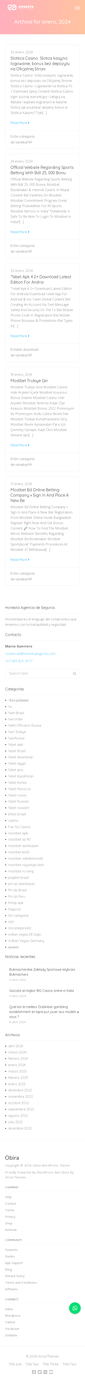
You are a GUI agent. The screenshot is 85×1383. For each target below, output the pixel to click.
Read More (19, 123)
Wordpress (13, 1316)
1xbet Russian (18, 801)
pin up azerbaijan (21, 884)
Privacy (10, 1217)
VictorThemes (15, 1177)
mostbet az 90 (19, 839)
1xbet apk (15, 744)
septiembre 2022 (21, 1109)
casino (13, 820)
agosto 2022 (18, 1116)
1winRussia (16, 738)
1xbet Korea (17, 782)
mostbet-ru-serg (21, 871)
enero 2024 (16, 1065)
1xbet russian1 (18, 808)
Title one (15, 1364)
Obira (65, 1172)
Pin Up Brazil (17, 890)
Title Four (70, 1364)
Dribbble (11, 1335)
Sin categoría (24, 136)
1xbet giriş (15, 770)
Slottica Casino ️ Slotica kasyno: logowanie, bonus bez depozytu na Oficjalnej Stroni (40, 63)
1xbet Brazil (16, 751)
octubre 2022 (18, 1103)
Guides (10, 1256)
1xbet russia (17, 795)
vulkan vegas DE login (24, 934)
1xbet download (26, 349)
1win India (15, 719)
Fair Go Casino (19, 827)
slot (11, 922)
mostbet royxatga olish (26, 865)
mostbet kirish (19, 852)
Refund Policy (15, 1276)
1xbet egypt (17, 763)
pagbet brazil (18, 877)
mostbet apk (18, 833)
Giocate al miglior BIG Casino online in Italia (41, 991)
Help (8, 1197)
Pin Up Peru (16, 896)
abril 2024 (15, 1046)
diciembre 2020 (20, 1128)
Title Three (50, 1364)
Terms (9, 1210)
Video (9, 1309)
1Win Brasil (16, 713)
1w (10, 707)
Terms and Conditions (21, 1282)
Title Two (32, 1364)
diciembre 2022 (20, 1090)
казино (13, 947)
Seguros (14, 909)
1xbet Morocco (19, 789)
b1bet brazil (17, 814)
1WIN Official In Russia (24, 725)
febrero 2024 (18, 1058)
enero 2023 (16, 1084)
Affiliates (11, 1289)
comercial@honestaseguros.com (30, 653)
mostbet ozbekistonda (25, 858)
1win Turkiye (17, 732)
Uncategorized (19, 928)
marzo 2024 (17, 1052)
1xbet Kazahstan (21, 776)
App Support (14, 1263)
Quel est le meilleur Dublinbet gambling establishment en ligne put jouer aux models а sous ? (44, 1012)
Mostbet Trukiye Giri (29, 380)
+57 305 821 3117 (19, 661)
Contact (11, 1203)
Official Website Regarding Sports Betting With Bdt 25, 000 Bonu (42, 170)
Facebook (12, 1329)
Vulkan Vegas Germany (26, 941)
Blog (8, 1269)
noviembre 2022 (20, 1096)
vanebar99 (23, 142)
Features (11, 1250)
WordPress (45, 1172)
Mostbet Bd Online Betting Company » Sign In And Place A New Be (40, 495)
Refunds (11, 1230)
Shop (8, 1223)
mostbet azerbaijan (23, 846)
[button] (75, 1308)
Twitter (10, 1322)
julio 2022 (15, 1122)
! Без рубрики (18, 700)
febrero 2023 (18, 1078)
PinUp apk (15, 903)
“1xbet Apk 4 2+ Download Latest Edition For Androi (41, 279)
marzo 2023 (17, 1071)
